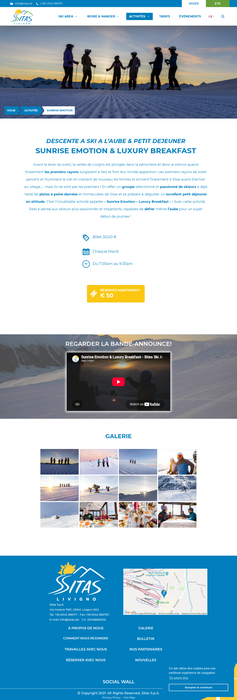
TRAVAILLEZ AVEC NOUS (86, 649)
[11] (177, 515)
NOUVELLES (145, 660)
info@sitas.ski (23, 3)
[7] (138, 488)
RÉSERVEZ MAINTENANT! (120, 293)
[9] (59, 515)
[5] (59, 488)
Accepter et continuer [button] (198, 687)
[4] (177, 462)
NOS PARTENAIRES (145, 649)
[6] (99, 488)
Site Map (129, 697)
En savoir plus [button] (178, 677)
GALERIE (145, 628)
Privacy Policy (111, 697)
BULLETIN (145, 639)
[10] (99, 515)
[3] (138, 462)
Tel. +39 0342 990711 (63, 614)
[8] (177, 488)
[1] (59, 462)
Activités (31, 110)
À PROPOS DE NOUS (85, 628)
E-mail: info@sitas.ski (64, 619)
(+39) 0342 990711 (51, 3)
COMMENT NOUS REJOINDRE (85, 638)
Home (11, 110)
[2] (99, 462)
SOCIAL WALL (118, 681)
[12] (138, 515)
